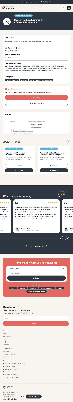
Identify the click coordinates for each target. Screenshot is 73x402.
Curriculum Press (11, 369)
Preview (20, 166)
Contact (6, 344)
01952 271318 (10, 366)
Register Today (32, 396)
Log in (22, 396)
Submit (34, 324)
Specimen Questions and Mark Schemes (41, 80)
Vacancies (6, 357)
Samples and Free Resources (24, 15)
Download (20, 170)
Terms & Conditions (9, 394)
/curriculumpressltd (12, 377)
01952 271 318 (47, 2)
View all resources (35, 103)
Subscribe (36, 97)
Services (6, 351)
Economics (24, 80)
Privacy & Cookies (8, 397)
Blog (4, 339)
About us (6, 333)
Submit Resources (9, 354)
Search (37, 278)
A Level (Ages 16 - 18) (12, 80)
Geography (33, 288)
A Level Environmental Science (36, 291)
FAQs (5, 342)
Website (10, 399)
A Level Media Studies (47, 288)
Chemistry (22, 288)
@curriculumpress (11, 372)
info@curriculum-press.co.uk (31, 2)
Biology (13, 288)
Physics (60, 288)
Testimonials (7, 336)
